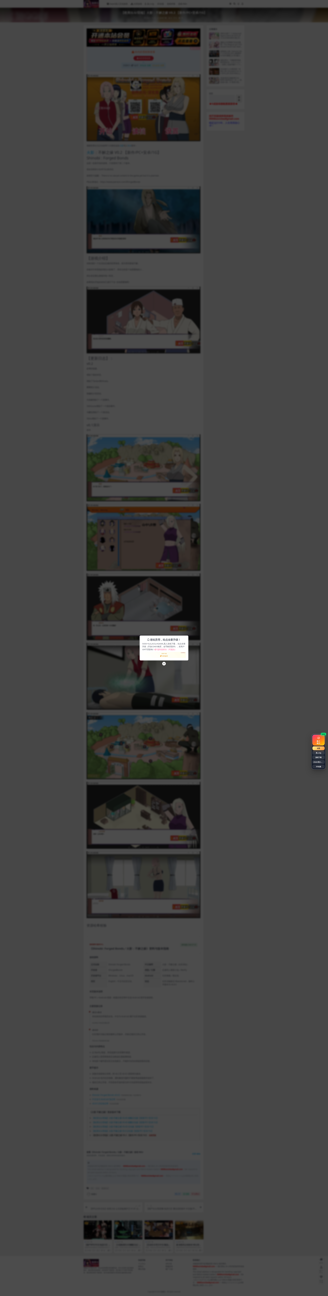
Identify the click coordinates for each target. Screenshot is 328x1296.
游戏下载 (318, 757)
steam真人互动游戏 (319, 762)
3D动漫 (318, 766)
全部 (318, 748)
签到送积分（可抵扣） (166, 649)
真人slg (318, 753)
